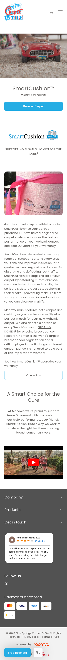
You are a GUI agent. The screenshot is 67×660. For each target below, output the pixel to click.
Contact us (33, 375)
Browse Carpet (33, 106)
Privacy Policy (30, 637)
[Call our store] (38, 652)
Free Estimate (17, 652)
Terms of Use (50, 637)
